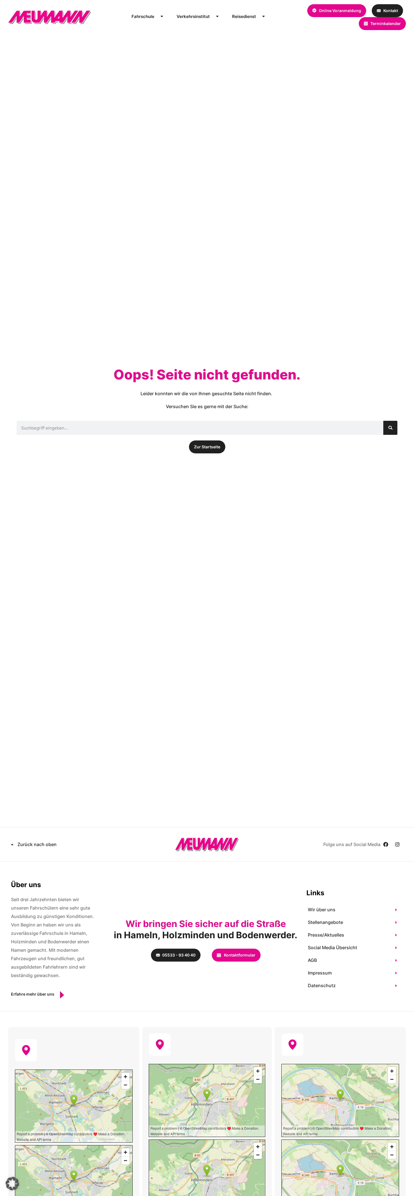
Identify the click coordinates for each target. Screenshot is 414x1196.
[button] (12, 1183)
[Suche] (390, 428)
